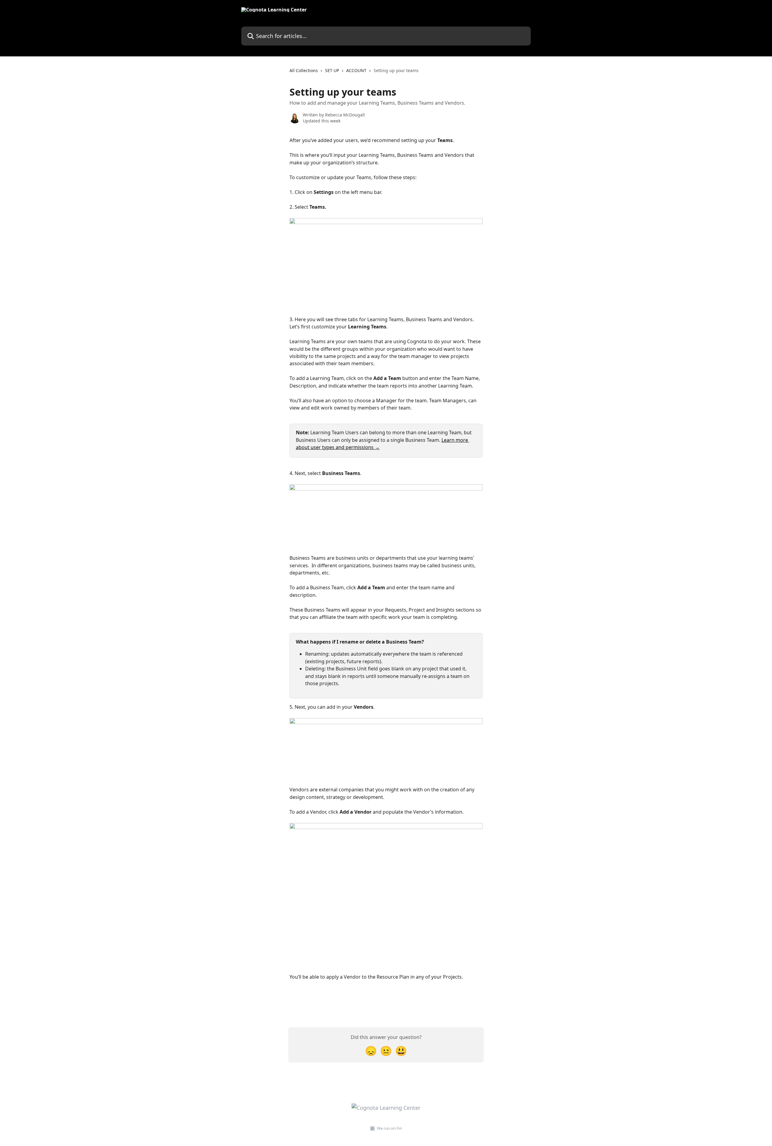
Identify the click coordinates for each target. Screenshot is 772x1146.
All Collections (304, 70)
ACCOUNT (356, 70)
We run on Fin (389, 1128)
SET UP (332, 70)
